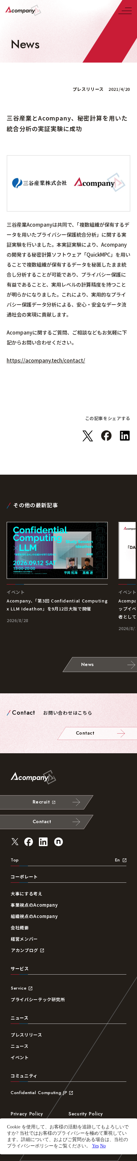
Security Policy (85, 1113)
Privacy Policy (27, 1113)
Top (15, 860)
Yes (95, 1145)
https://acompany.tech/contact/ (46, 360)
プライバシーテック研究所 (38, 999)
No (103, 1145)
